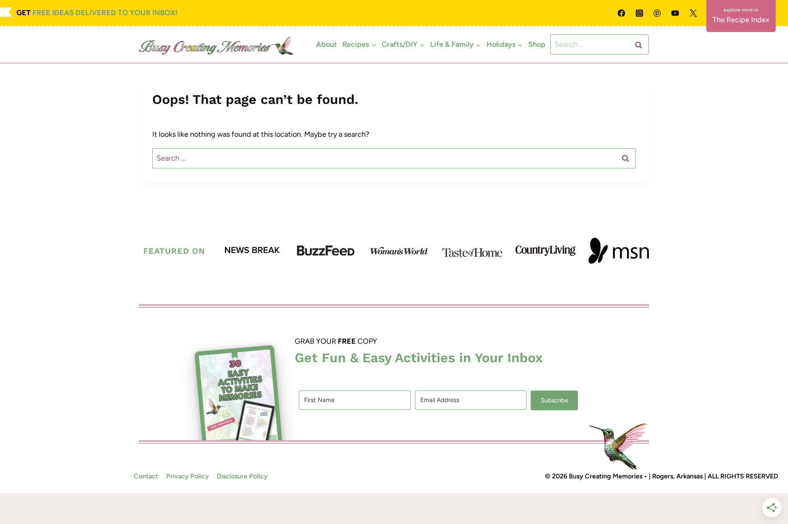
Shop (536, 44)
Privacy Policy (187, 476)
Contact (146, 476)
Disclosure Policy (242, 476)
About (326, 44)
